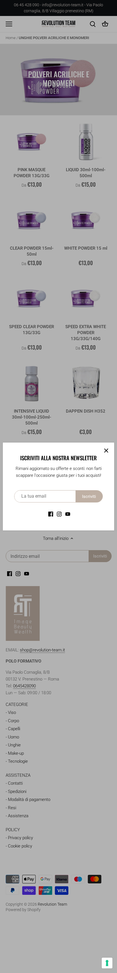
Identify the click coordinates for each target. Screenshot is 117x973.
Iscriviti (89, 496)
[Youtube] (67, 514)
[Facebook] (50, 514)
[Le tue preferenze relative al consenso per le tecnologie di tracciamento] (107, 963)
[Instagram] (59, 514)
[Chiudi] (106, 450)
